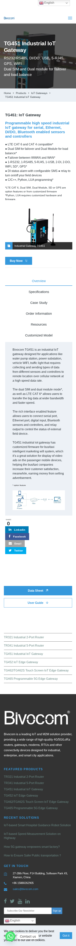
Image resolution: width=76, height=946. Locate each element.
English (14, 920)
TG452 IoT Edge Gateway (21, 662)
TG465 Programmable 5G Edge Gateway (31, 678)
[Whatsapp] (10, 936)
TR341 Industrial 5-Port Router (24, 645)
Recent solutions (21, 817)
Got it (66, 935)
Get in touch (16, 866)
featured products (23, 769)
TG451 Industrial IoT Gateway (23, 653)
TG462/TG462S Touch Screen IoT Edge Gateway (36, 670)
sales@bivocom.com (25, 889)
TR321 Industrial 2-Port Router (24, 637)
